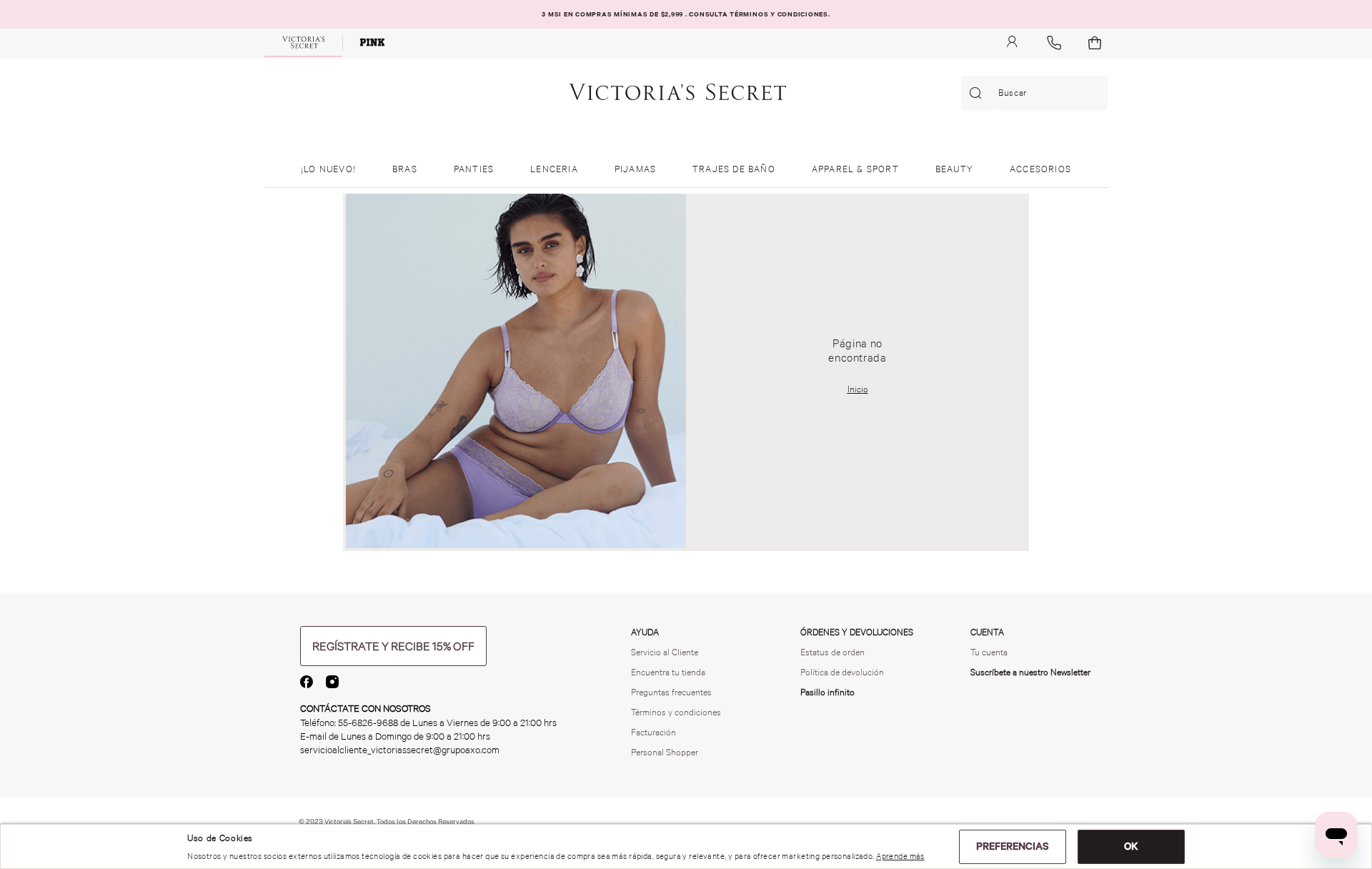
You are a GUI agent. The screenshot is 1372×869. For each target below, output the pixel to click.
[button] (393, 646)
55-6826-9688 (368, 723)
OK (1131, 846)
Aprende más (900, 856)
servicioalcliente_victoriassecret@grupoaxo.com (399, 750)
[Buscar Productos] (978, 93)
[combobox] (1034, 93)
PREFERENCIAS (1012, 846)
